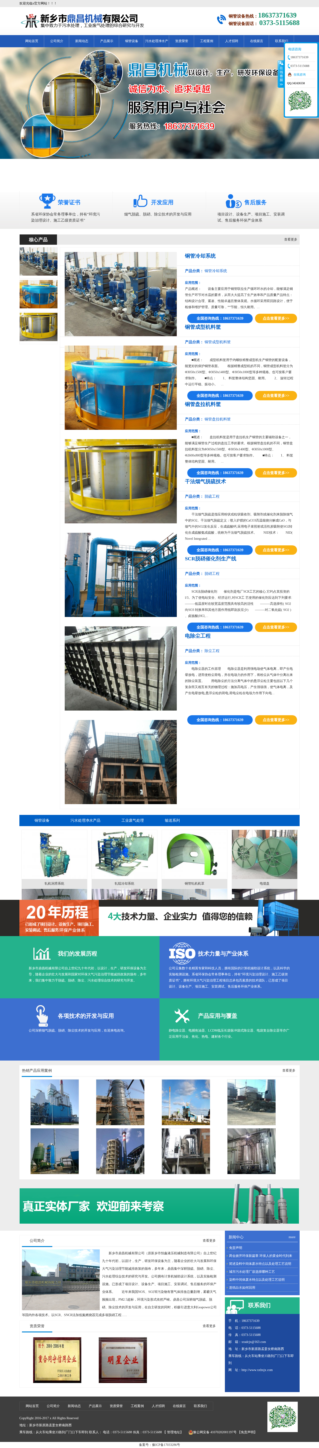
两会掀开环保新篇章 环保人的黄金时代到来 (260, 1256)
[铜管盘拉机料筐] (38, 340)
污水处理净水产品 (156, 43)
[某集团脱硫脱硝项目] (251, 1124)
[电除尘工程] (122, 762)
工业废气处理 (132, 820)
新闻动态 (81, 41)
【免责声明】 (247, 1432)
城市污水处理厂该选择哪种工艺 (252, 1271)
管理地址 (173, 1432)
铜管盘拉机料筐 (218, 419)
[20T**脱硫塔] (120, 1124)
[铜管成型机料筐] (38, 307)
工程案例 (206, 41)
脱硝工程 (212, 574)
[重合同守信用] (57, 1382)
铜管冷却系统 (216, 271)
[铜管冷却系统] (38, 274)
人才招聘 (231, 41)
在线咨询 (300, 74)
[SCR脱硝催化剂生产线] (122, 668)
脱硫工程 (212, 496)
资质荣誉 (181, 41)
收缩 (281, 74)
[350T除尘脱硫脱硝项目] (186, 1124)
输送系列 (172, 820)
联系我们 (281, 41)
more (292, 1237)
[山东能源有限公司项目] (54, 1173)
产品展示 (106, 41)
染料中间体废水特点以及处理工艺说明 (257, 1279)
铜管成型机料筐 (218, 342)
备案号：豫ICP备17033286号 (159, 1445)
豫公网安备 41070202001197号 (215, 1432)
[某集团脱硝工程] (120, 1173)
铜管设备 (131, 41)
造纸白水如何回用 (242, 1287)
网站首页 (31, 41)
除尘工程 (212, 651)
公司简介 (56, 41)
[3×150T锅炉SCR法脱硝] (54, 1124)
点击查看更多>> (276, 318)
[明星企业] (123, 1382)
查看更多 (290, 239)
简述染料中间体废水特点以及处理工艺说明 (260, 1264)
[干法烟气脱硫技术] (122, 575)
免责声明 (235, 1248)
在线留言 (256, 41)
